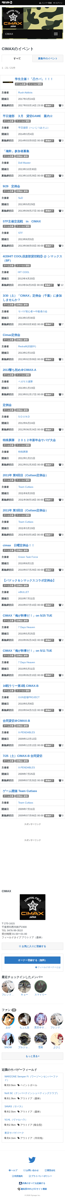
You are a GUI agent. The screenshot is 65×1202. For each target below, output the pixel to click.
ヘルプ (14, 1170)
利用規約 (18, 1176)
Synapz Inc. (36, 1195)
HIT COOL (23, 272)
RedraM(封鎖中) (27, 346)
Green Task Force (28, 557)
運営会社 (50, 1170)
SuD (20, 197)
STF (20, 232)
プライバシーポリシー (41, 1176)
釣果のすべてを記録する (33, 1183)
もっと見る (32, 1056)
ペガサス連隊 (25, 381)
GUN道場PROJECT (29, 697)
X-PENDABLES (26, 732)
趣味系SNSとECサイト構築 (33, 1189)
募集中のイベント (48, 58)
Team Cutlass (25, 486)
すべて (17, 58)
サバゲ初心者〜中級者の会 (32, 311)
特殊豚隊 (23, 451)
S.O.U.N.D (24, 416)
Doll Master (24, 162)
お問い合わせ (32, 1170)
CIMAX (9, 34)
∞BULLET (23, 592)
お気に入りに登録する (33, 946)
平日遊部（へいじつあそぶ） (34, 127)
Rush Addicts (25, 92)
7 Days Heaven (26, 627)
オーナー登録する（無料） (32, 960)
